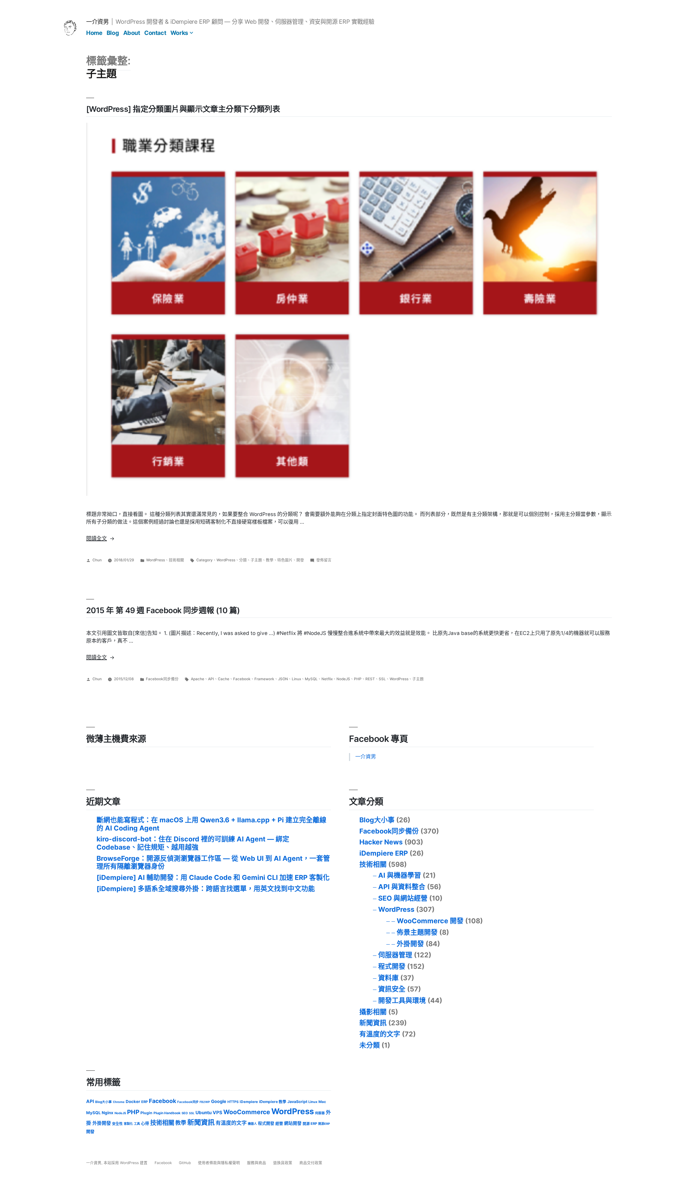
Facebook (242, 679)
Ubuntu (203, 1112)
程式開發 (391, 966)
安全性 (117, 1124)
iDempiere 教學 (272, 1101)
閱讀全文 (100, 538)
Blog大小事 (377, 820)
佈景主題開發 (417, 932)
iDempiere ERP (383, 853)
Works (179, 32)
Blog (113, 32)
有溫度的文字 (379, 1034)
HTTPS (233, 1102)
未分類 (369, 1045)
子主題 (256, 560)
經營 (279, 1123)
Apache (197, 679)
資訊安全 (391, 989)
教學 (269, 560)
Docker (133, 1101)
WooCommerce (246, 1112)
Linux (296, 679)
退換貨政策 (282, 1163)
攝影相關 (373, 1012)
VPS (217, 1112)
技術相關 (176, 560)
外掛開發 (410, 944)
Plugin (146, 1113)
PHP (358, 679)
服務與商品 (256, 1163)
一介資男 (97, 21)
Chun (97, 560)
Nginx (107, 1112)
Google (218, 1101)
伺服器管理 (395, 955)
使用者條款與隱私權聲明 (219, 1163)
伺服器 (320, 1113)
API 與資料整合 (401, 887)
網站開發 (293, 1123)
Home (94, 32)
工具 (137, 1124)
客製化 (128, 1124)
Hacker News (381, 842)
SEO (185, 1113)
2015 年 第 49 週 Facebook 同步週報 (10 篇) (163, 610)
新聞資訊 (373, 1023)
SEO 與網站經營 (403, 898)
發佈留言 (324, 560)
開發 (300, 560)
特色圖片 (285, 560)
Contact (155, 32)
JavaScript (297, 1101)
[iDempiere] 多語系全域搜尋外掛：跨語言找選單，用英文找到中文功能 (206, 889)
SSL (382, 679)
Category (204, 560)
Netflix (327, 679)
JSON (283, 679)
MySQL (311, 679)
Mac (322, 1101)
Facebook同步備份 (162, 679)
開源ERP (324, 1124)
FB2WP (205, 1102)
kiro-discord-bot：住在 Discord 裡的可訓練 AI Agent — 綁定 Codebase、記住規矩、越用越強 (193, 843)
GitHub (185, 1163)
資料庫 (388, 978)
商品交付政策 (310, 1163)
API (211, 679)
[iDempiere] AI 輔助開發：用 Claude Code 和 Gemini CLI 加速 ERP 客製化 (213, 877)
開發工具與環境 (402, 1000)
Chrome (119, 1102)
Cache (223, 679)
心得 (145, 1123)
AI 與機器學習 (399, 875)
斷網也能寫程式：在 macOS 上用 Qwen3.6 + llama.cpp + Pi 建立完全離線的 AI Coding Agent (211, 824)
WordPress (155, 560)
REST (370, 679)
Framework (264, 679)
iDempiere (249, 1101)
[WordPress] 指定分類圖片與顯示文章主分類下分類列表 (183, 109)
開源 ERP (310, 1124)
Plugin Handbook (167, 1113)
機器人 (252, 1124)
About (131, 32)
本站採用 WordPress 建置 (126, 1163)
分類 (243, 560)
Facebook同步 (187, 1102)
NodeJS (343, 679)
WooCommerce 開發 (430, 921)
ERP (144, 1102)
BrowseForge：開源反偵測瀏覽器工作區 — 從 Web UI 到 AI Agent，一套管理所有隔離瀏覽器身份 (213, 862)
